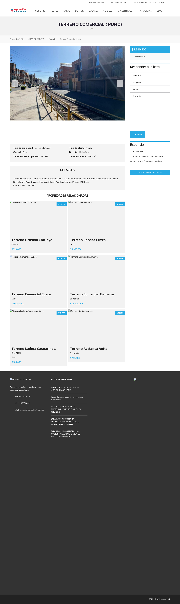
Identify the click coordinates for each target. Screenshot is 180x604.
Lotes (55, 11)
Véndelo (107, 11)
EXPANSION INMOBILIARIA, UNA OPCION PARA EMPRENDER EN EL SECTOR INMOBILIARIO (65, 434)
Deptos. (79, 11)
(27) (36, 39)
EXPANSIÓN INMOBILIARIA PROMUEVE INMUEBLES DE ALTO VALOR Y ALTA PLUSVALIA (65, 421)
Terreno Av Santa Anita (89, 348)
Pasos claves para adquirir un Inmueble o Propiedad (67, 398)
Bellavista (84, 152)
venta (89, 147)
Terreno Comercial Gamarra (92, 294)
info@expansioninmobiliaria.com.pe (148, 2)
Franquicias (145, 11)
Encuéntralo (125, 11)
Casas (66, 11)
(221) (16, 39)
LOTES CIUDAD (43, 147)
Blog (159, 11)
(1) (52, 39)
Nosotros (41, 11)
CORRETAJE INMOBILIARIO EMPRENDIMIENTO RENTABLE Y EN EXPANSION (66, 409)
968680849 (139, 56)
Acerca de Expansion (150, 172)
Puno (25, 152)
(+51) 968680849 (96, 2)
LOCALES (93, 11)
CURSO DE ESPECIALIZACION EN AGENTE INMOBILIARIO (65, 388)
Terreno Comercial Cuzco (31, 294)
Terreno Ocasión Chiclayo (32, 240)
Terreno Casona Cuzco (88, 240)
